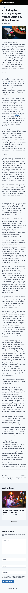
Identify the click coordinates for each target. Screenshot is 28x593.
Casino (4, 7)
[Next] (24, 505)
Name (5, 559)
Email (5, 566)
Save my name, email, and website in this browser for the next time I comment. (14, 577)
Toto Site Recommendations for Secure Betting (7, 476)
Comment (6, 540)
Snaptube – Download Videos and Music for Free (21, 476)
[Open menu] (25, 3)
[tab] (11, 521)
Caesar (6, 515)
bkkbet (9, 83)
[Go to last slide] (4, 505)
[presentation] (14, 499)
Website (5, 572)
